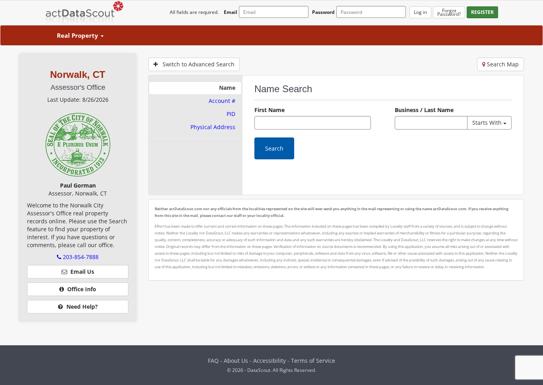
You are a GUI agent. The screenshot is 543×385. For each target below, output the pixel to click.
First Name (269, 110)
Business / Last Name (424, 110)
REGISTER (482, 12)
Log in (420, 12)
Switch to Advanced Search (196, 64)
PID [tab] (231, 114)
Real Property (78, 35)
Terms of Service (313, 360)
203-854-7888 (80, 257)
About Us (236, 360)
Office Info (80, 289)
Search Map (502, 64)
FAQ (213, 360)
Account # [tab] (222, 100)
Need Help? (81, 306)
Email (230, 12)
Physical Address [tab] (212, 127)
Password (323, 12)
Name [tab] (227, 87)
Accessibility (270, 360)
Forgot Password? (449, 12)
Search (274, 148)
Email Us (80, 271)
